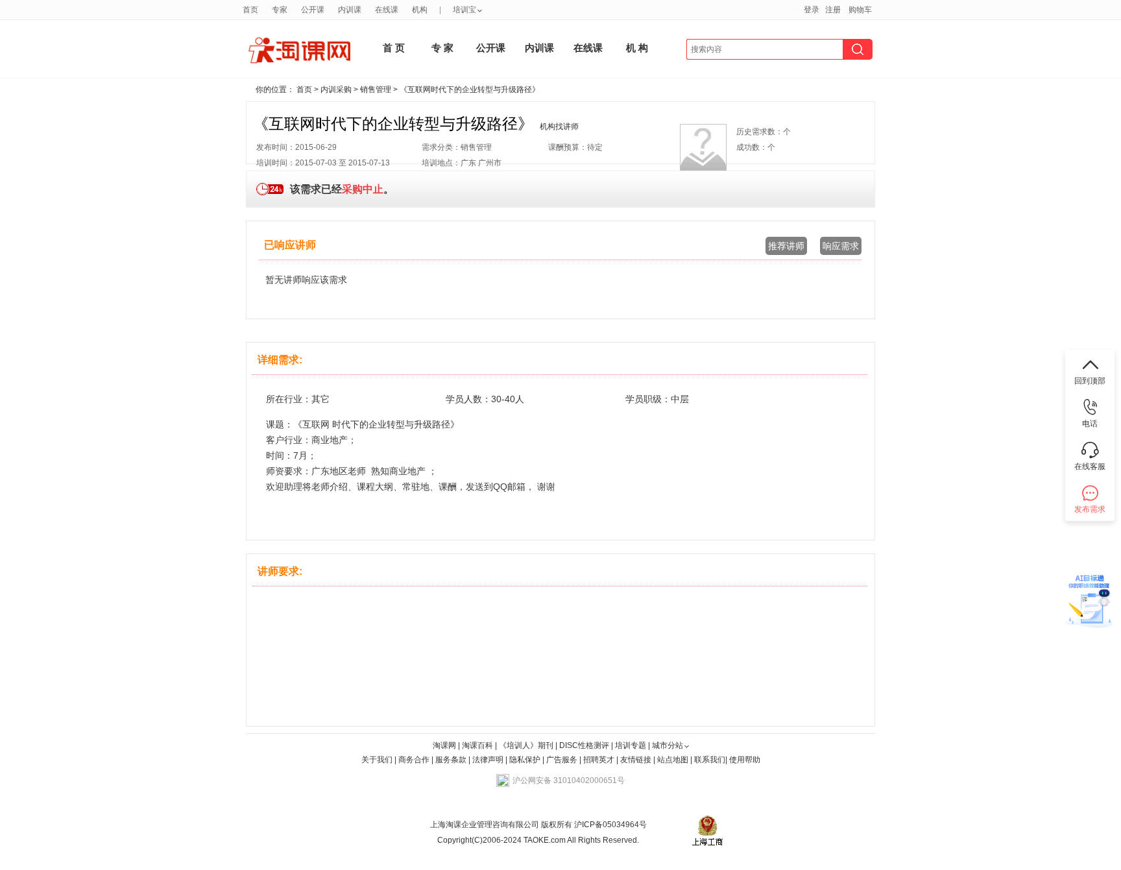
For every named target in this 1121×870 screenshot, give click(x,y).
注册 (833, 9)
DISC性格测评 (584, 745)
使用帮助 (744, 759)
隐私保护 (525, 759)
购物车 (860, 9)
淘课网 (444, 745)
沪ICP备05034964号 (609, 824)
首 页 (394, 47)
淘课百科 (477, 745)
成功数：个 (755, 147)
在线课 (386, 9)
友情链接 (635, 759)
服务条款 (451, 759)
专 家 (442, 47)
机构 (420, 9)
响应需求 (841, 246)
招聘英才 (598, 759)
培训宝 (464, 9)
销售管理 (375, 89)
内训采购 (336, 89)
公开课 (312, 9)
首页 (250, 9)
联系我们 (709, 759)
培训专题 (630, 745)
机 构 (637, 47)
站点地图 (673, 759)
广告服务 (561, 759)
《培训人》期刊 (526, 745)
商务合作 (413, 759)
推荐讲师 (786, 246)
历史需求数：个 (763, 131)
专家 (279, 9)
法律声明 (487, 759)
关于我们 (376, 759)
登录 (811, 9)
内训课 (349, 9)
